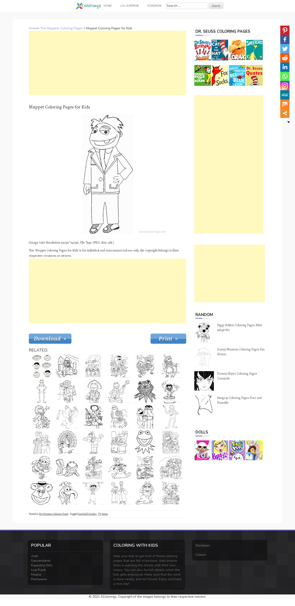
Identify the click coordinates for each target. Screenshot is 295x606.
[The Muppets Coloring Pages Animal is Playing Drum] (170, 391)
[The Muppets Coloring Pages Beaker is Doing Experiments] (93, 417)
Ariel (34, 556)
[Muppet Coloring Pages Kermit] (67, 467)
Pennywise (39, 579)
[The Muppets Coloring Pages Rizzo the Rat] (145, 366)
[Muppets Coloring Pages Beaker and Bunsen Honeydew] (119, 493)
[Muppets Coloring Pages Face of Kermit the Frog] (145, 442)
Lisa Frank (38, 570)
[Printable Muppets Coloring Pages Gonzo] (93, 442)
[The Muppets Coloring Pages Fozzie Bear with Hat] (41, 493)
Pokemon (154, 6)
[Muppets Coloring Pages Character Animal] (93, 493)
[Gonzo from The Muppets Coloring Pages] (67, 493)
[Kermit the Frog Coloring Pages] (41, 391)
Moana (36, 574)
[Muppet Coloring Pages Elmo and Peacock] (67, 442)
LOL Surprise (129, 6)
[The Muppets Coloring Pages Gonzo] (93, 467)
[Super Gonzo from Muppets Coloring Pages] (119, 467)
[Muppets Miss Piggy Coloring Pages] (170, 366)
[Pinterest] (284, 30)
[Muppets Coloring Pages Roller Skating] (41, 467)
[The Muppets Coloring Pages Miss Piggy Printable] (145, 493)
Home (33, 28)
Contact (200, 554)
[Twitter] (284, 48)
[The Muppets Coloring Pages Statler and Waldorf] (41, 442)
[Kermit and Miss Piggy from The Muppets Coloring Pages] (170, 442)
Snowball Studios (87, 514)
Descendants (40, 560)
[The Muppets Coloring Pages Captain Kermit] (93, 391)
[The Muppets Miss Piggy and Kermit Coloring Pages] (170, 493)
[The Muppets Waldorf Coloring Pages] (119, 442)
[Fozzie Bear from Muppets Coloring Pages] (67, 417)
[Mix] (284, 104)
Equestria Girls (42, 565)
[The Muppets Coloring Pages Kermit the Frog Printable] (170, 417)
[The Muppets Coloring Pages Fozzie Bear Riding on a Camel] (145, 467)
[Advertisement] (107, 63)
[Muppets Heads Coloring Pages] (41, 366)
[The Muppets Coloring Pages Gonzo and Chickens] (93, 366)
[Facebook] (284, 39)
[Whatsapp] (284, 76)
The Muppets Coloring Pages (61, 28)
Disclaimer (202, 545)
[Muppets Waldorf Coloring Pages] (67, 391)
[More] (284, 113)
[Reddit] (284, 58)
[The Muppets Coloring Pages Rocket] (119, 417)
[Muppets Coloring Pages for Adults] (145, 391)
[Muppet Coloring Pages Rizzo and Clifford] (41, 417)
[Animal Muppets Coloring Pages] (170, 467)
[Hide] (288, 122)
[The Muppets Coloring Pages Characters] (119, 366)
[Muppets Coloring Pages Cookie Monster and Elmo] (145, 417)
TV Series (103, 514)
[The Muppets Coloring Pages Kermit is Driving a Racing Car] (67, 366)
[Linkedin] (284, 67)
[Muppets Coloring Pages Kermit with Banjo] (119, 391)
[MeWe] (284, 94)
